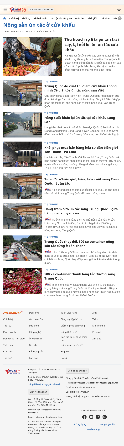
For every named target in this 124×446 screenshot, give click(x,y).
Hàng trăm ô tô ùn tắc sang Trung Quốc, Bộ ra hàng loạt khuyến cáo (81, 211)
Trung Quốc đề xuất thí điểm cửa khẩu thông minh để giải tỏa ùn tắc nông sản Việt (80, 88)
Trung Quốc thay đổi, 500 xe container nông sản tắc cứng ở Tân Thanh (79, 243)
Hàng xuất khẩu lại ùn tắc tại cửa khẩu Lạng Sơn (79, 119)
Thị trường (51, 81)
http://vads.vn (81, 391)
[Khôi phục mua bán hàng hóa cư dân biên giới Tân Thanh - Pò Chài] (22, 154)
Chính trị (14, 18)
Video (95, 319)
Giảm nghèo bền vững (73, 325)
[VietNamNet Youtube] (91, 418)
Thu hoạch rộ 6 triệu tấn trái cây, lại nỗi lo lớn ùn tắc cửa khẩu (91, 44)
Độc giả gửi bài (107, 424)
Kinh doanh (40, 18)
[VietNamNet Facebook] (84, 418)
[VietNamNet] (4, 18)
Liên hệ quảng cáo (77, 370)
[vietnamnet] (18, 11)
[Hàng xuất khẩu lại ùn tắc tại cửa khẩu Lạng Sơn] (22, 124)
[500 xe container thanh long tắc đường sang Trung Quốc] (22, 281)
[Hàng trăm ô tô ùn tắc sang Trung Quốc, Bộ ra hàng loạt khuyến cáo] (22, 216)
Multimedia (98, 325)
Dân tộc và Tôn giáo (61, 18)
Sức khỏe (34, 325)
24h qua (96, 338)
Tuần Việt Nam (69, 312)
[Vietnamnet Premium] (13, 314)
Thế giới (92, 18)
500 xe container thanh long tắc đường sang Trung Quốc (79, 276)
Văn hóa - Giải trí (38, 319)
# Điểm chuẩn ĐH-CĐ (41, 9)
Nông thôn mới (69, 332)
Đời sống (34, 312)
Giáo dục (80, 18)
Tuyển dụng (93, 429)
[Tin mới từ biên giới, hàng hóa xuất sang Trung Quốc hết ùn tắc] (22, 186)
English (65, 351)
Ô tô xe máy (35, 338)
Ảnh (94, 312)
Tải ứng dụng (79, 424)
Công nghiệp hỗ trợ (71, 319)
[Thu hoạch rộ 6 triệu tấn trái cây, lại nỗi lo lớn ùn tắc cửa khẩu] (32, 56)
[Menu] (5, 9)
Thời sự (26, 18)
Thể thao (105, 18)
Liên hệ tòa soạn (38, 391)
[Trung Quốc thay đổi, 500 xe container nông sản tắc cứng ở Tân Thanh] (22, 248)
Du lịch (33, 345)
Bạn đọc (33, 358)
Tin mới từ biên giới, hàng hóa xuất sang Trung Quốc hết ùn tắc (82, 181)
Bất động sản (36, 351)
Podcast (96, 332)
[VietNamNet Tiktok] (98, 418)
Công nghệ (35, 332)
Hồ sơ (64, 358)
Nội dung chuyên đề (72, 345)
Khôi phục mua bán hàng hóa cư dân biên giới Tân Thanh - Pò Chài (81, 149)
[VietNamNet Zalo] (105, 418)
